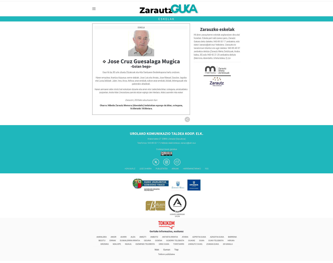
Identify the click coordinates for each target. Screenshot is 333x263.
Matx (157, 250)
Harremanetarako (192, 169)
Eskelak (166, 19)
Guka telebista (215, 240)
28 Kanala (228, 244)
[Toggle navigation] (94, 8)
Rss (207, 169)
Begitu (102, 240)
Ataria (185, 237)
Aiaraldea (102, 237)
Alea (133, 237)
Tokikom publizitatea (166, 254)
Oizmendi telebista (145, 244)
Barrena (232, 237)
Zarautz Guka (195, 244)
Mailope (117, 244)
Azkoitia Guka (217, 237)
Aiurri (123, 237)
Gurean (166, 250)
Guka (201, 240)
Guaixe (191, 240)
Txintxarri (178, 244)
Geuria (147, 240)
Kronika (105, 244)
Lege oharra (145, 169)
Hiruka (231, 240)
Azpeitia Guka (199, 237)
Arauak (175, 169)
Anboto (154, 237)
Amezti (142, 237)
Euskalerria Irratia (130, 240)
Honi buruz (130, 169)
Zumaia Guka (212, 244)
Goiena (158, 240)
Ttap (176, 250)
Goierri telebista (175, 240)
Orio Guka (164, 244)
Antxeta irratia (170, 237)
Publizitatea (162, 169)
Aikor (113, 237)
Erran (113, 240)
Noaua (128, 244)
